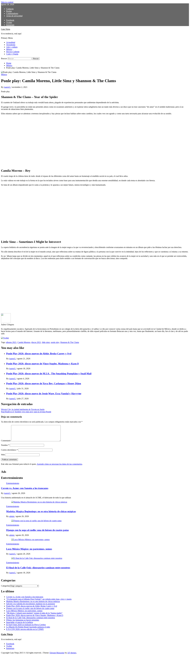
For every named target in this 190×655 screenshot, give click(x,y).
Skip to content (7, 2)
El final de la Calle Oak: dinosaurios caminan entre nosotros (38, 567)
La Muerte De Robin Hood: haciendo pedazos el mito (28, 627)
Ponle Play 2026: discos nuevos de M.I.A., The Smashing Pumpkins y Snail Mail (48, 373)
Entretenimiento (12, 483)
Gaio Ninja (5, 29)
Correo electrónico (9, 450)
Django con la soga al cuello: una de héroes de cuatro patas (37, 530)
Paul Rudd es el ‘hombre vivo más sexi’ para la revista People (26, 412)
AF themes (71, 653)
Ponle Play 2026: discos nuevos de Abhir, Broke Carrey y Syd (38, 353)
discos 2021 (36, 342)
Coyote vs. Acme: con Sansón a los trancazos (24, 488)
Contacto (10, 9)
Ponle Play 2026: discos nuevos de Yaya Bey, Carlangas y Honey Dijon (43, 383)
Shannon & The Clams (69, 342)
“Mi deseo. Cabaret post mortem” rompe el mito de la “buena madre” (34, 613)
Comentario (6, 441)
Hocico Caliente (12, 52)
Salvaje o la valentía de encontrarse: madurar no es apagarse (30, 604)
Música (9, 49)
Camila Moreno (23, 342)
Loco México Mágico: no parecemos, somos (29, 549)
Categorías (5, 586)
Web (3, 455)
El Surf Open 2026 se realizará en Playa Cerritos (26, 625)
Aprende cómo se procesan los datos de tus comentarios (59, 464)
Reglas (9, 11)
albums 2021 (11, 342)
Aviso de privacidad (14, 16)
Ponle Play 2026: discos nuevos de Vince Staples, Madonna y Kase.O (42, 363)
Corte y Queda (12, 54)
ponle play (55, 342)
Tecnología (10, 45)
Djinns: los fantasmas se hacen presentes (22, 620)
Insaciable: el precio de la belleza (19, 622)
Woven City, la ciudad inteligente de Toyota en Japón (22, 409)
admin (12, 516)
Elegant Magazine (57, 653)
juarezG (7, 87)
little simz (46, 342)
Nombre (5, 445)
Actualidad (10, 42)
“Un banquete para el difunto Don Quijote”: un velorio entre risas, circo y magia (38, 599)
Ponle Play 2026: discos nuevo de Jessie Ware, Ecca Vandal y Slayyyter (43, 393)
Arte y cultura (11, 47)
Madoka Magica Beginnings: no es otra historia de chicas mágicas (41, 511)
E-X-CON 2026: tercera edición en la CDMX (25, 629)
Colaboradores (12, 13)
